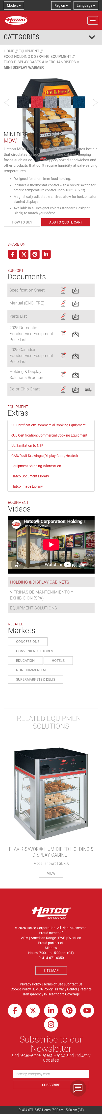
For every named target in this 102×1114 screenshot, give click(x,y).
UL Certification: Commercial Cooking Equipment (48, 425)
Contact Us (73, 984)
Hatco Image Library (27, 486)
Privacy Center (66, 989)
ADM (24, 938)
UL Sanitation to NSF (27, 445)
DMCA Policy (43, 989)
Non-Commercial (31, 670)
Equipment (29, 51)
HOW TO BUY (22, 222)
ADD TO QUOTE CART (65, 222)
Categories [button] (21, 37)
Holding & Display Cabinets (39, 582)
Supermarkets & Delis (35, 679)
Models (13, 5)
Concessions (27, 642)
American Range (43, 938)
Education (25, 661)
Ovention (74, 938)
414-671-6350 (31, 1110)
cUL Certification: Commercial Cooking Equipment (49, 435)
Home (9, 51)
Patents (85, 989)
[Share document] (75, 289)
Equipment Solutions (33, 607)
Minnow (51, 948)
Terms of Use (53, 984)
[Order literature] (88, 388)
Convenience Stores (34, 651)
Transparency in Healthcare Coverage (51, 994)
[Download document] (63, 289)
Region (60, 5)
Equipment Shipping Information (36, 466)
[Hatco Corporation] (16, 20)
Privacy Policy (30, 984)
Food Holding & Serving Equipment (37, 56)
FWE (61, 938)
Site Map (51, 970)
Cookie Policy (21, 989)
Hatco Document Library (30, 476)
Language (85, 5)
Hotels (58, 661)
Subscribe (51, 1085)
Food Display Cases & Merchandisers (40, 62)
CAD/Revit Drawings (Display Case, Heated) (44, 456)
